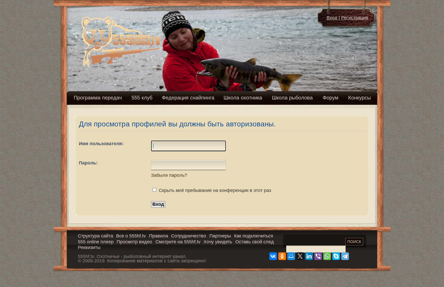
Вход (332, 17)
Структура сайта (95, 235)
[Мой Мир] (291, 256)
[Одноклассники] (282, 256)
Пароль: (88, 162)
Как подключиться (253, 235)
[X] (300, 256)
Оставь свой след (254, 241)
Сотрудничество (188, 235)
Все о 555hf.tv (131, 235)
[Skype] (336, 256)
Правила (158, 235)
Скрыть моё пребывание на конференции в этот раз (214, 190)
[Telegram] (345, 256)
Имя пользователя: (101, 143)
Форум (330, 97)
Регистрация (354, 17)
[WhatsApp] (327, 256)
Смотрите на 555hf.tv (177, 241)
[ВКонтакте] (273, 256)
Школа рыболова (292, 97)
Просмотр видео (134, 241)
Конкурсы (359, 97)
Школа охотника (243, 97)
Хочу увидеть (217, 241)
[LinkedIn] (309, 256)
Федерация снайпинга (188, 97)
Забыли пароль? (169, 175)
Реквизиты (89, 247)
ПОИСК (354, 241)
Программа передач (98, 97)
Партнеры (220, 235)
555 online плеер (96, 241)
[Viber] (318, 256)
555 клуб (142, 97)
